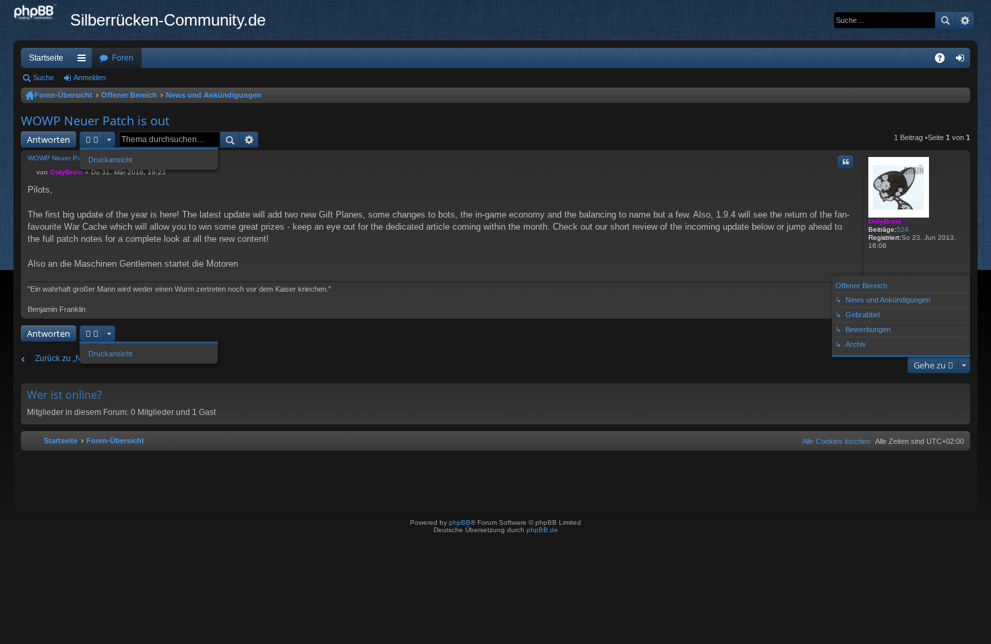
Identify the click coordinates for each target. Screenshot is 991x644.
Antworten (48, 139)
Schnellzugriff (84, 60)
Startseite (46, 58)
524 (903, 229)
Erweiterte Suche (964, 20)
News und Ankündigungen (214, 95)
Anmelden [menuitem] (962, 60)
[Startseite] (41, 13)
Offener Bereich (129, 95)
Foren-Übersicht (63, 95)
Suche (945, 20)
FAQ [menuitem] (944, 60)
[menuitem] (833, 441)
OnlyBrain (884, 221)
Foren (122, 58)
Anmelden (89, 77)
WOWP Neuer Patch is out (95, 120)
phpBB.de (542, 530)
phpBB (460, 522)
